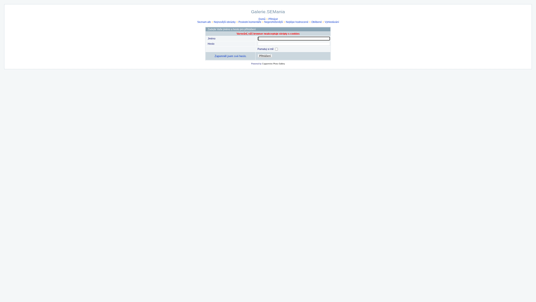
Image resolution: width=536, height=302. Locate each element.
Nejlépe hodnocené (297, 22)
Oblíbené (316, 22)
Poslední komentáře (249, 22)
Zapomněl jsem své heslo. (231, 56)
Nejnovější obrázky (225, 22)
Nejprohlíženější (273, 22)
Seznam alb (204, 22)
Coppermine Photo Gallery (273, 64)
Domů (262, 19)
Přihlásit (273, 19)
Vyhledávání (332, 22)
